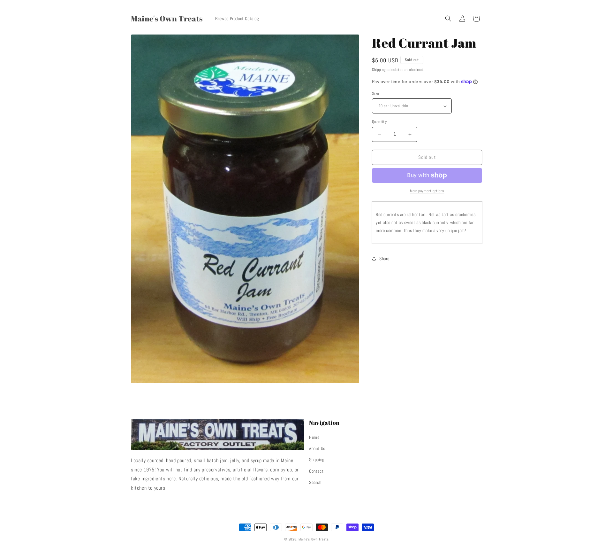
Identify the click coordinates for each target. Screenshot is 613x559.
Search (315, 482)
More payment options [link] (427, 190)
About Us (317, 448)
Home (314, 437)
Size (375, 93)
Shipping (379, 69)
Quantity (379, 121)
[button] (448, 19)
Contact (316, 471)
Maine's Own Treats (314, 539)
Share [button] (384, 258)
